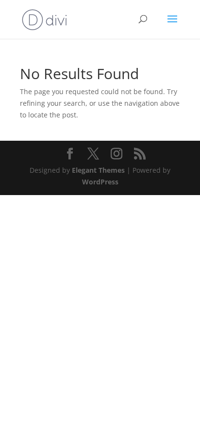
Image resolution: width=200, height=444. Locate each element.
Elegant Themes (98, 170)
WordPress (100, 181)
